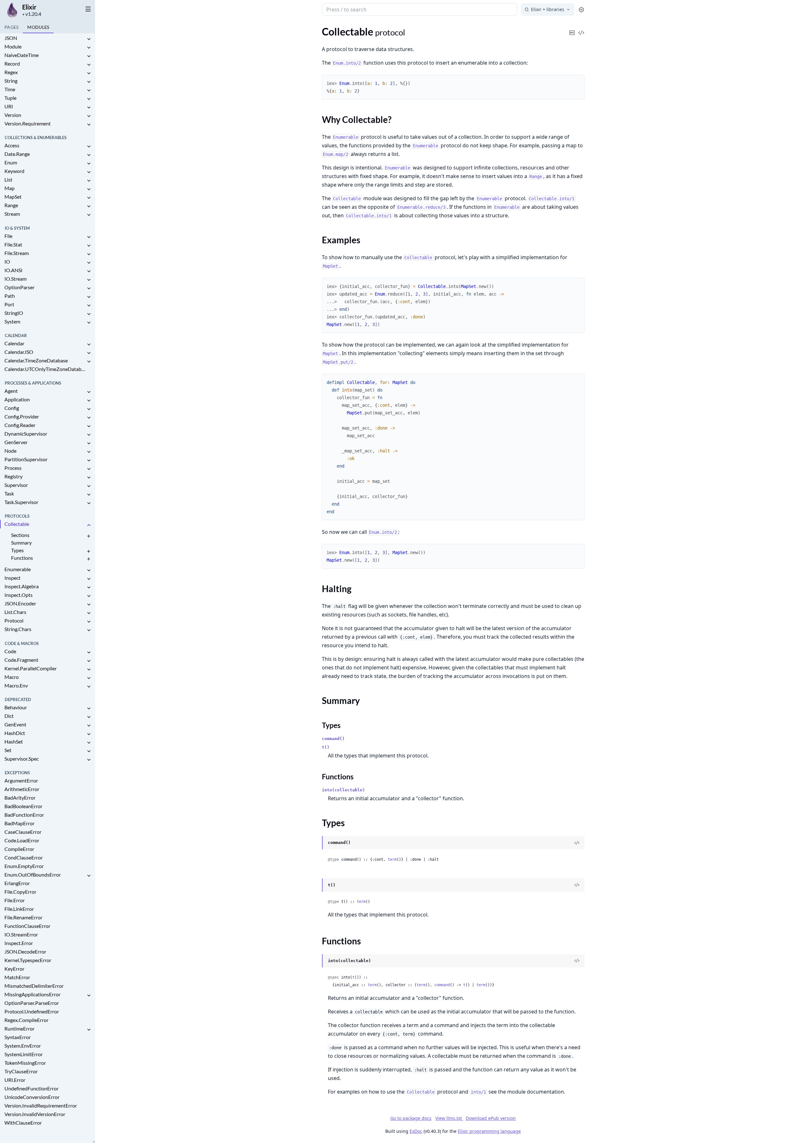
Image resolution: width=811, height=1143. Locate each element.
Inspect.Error (18, 943)
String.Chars (17, 629)
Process (13, 468)
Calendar (14, 343)
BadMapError (19, 823)
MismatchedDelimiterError (34, 986)
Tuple (10, 98)
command (442, 985)
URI (8, 106)
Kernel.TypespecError (27, 960)
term (392, 859)
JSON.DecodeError (25, 951)
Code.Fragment (21, 660)
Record (12, 64)
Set (7, 750)
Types (17, 550)
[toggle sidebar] (87, 9)
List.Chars (15, 612)
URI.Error (14, 1080)
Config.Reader (19, 425)
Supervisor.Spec (21, 759)
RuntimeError (19, 1028)
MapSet (13, 197)
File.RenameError (23, 917)
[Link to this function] (315, 961)
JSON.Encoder (20, 603)
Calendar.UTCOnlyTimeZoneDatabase (45, 369)
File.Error (14, 900)
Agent (11, 391)
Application (17, 399)
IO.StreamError (21, 934)
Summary (21, 543)
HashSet (13, 741)
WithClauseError (23, 1123)
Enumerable (17, 569)
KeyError (14, 969)
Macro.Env (16, 685)
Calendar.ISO (18, 352)
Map (9, 188)
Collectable (16, 524)
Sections (20, 535)
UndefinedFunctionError (31, 1088)
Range (11, 205)
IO (7, 262)
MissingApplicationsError (32, 994)
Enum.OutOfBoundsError (32, 875)
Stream (12, 214)
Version (12, 115)
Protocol (13, 620)
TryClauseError (21, 1071)
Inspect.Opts (18, 595)
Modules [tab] (38, 27)
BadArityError (19, 798)
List (8, 179)
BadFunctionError (24, 815)
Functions (22, 558)
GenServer (16, 442)
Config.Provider (21, 416)
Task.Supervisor (21, 502)
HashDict (14, 733)
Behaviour (15, 707)
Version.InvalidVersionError (34, 1114)
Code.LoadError (21, 840)
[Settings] (581, 9)
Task (9, 493)
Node (10, 451)
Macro (11, 677)
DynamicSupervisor (25, 434)
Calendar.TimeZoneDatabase (36, 360)
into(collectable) (343, 790)
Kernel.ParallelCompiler (30, 668)
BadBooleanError (23, 806)
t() (325, 747)
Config (11, 408)
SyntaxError (17, 1037)
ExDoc (416, 1131)
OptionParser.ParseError (31, 1003)
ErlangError (17, 883)
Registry (13, 476)
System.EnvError (22, 1046)
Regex (11, 72)
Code (10, 651)
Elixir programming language (489, 1131)
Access (11, 145)
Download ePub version (491, 1118)
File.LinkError (19, 909)
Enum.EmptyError (24, 866)
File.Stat (13, 244)
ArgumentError (21, 780)
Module (13, 46)
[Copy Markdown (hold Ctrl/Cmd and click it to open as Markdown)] (572, 28)
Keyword (14, 171)
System (12, 321)
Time (9, 89)
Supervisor (16, 485)
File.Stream (16, 253)
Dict (9, 716)
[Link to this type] (315, 843)
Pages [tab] (11, 27)
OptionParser (19, 287)
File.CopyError (20, 892)
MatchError (17, 977)
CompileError (19, 849)
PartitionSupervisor (26, 459)
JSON (10, 38)
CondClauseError (23, 857)
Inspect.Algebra (21, 586)
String (10, 81)
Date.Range (17, 154)
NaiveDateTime (21, 55)
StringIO (13, 313)
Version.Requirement (27, 123)
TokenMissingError (25, 1063)
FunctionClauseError (27, 926)
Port (9, 304)
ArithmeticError (21, 789)
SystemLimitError (23, 1054)
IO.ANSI (13, 270)
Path (9, 296)
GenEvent (15, 724)
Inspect (12, 578)
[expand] (89, 39)
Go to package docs (410, 1118)
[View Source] (581, 28)
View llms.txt (449, 1118)
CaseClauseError (23, 832)
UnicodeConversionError (32, 1097)
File (8, 236)
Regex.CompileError (26, 1020)
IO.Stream (15, 279)
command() (333, 738)
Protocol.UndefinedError (31, 1011)
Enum (10, 162)
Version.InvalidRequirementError (40, 1105)
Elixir (29, 7)
